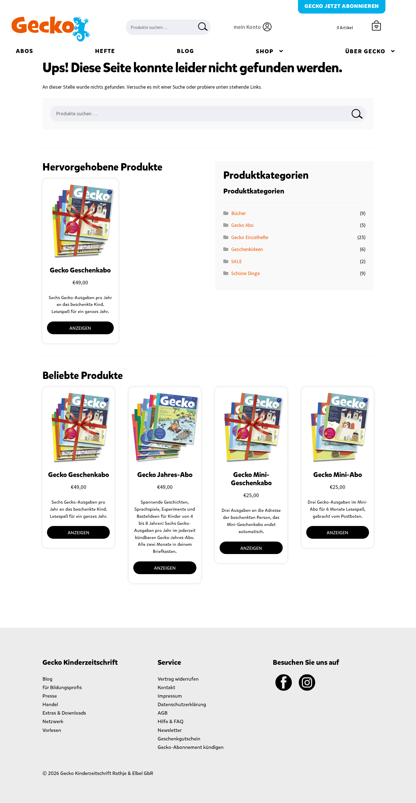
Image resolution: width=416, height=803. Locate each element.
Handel (50, 704)
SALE (236, 261)
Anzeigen (80, 328)
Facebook (283, 682)
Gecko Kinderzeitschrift (50, 29)
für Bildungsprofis (62, 687)
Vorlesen (51, 730)
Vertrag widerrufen (178, 679)
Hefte (105, 51)
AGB (163, 713)
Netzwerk (52, 721)
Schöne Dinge (245, 273)
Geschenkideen (247, 249)
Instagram (307, 682)
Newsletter (170, 730)
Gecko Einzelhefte (249, 237)
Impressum (170, 696)
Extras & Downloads (64, 713)
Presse (49, 696)
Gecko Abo (242, 225)
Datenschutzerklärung (182, 704)
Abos (24, 51)
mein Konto (247, 27)
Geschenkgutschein (179, 738)
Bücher (238, 213)
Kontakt (166, 687)
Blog (185, 51)
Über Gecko (365, 51)
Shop (265, 51)
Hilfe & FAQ (170, 721)
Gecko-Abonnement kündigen (191, 747)
